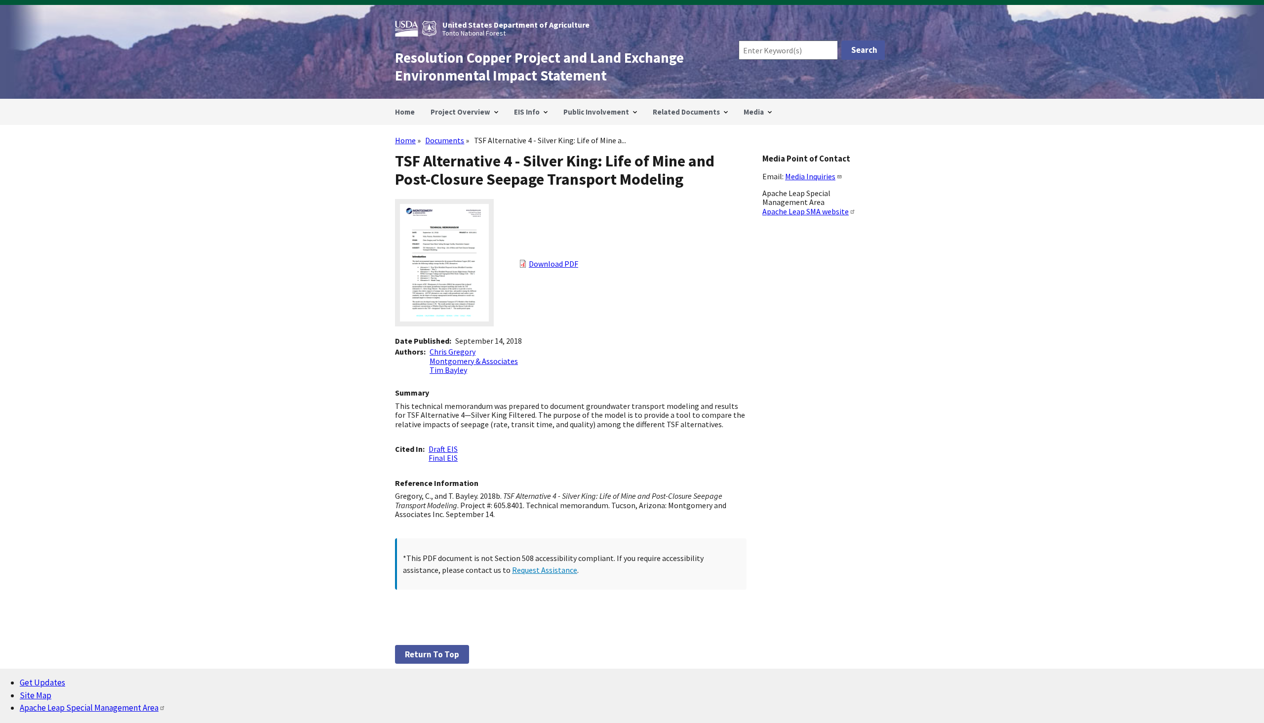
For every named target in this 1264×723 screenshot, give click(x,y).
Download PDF (553, 264)
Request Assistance (544, 570)
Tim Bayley (448, 370)
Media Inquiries (810, 176)
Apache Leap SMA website (805, 211)
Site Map (35, 695)
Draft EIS (443, 449)
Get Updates (42, 682)
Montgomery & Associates (474, 361)
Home (405, 140)
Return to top (432, 654)
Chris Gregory (452, 352)
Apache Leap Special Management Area (89, 707)
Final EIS (443, 458)
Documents (444, 140)
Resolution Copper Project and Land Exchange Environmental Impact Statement (539, 66)
